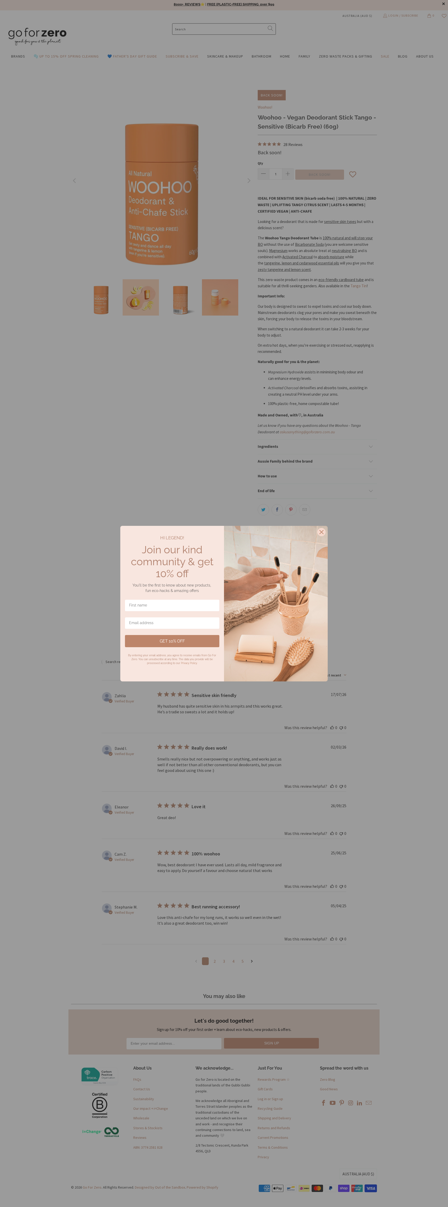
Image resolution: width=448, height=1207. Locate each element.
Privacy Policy (189, 663)
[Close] (321, 532)
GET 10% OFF (172, 641)
